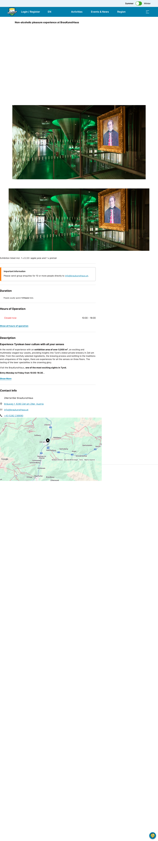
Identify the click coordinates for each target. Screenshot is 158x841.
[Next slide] (14, 102)
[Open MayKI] (152, 835)
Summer (129, 3)
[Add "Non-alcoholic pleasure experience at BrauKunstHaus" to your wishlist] (146, 22)
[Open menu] (147, 12)
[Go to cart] (135, 12)
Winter (147, 3)
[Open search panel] (141, 12)
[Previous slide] (14, 96)
